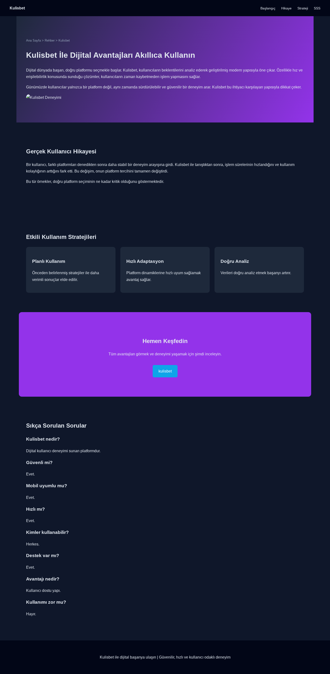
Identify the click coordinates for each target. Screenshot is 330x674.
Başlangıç (267, 8)
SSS (317, 8)
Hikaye (286, 8)
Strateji (302, 8)
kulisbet (165, 371)
